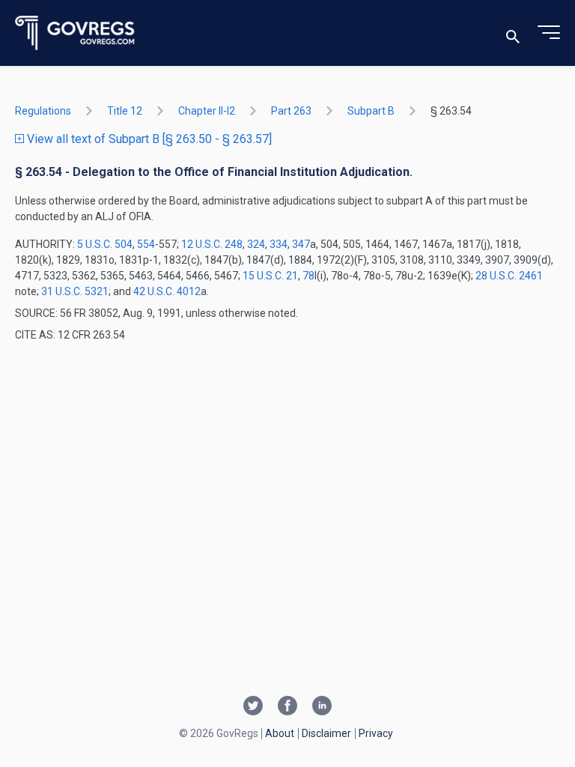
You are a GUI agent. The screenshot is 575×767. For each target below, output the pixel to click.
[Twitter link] (253, 707)
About (279, 733)
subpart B (371, 111)
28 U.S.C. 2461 (509, 276)
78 (308, 276)
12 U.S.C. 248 (212, 244)
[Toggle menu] (549, 32)
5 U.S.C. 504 (105, 244)
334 (279, 244)
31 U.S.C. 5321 (75, 291)
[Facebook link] (287, 707)
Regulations (43, 111)
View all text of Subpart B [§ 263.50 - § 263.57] (148, 139)
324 (256, 244)
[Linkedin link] (322, 707)
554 (146, 244)
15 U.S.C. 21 (270, 276)
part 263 (291, 111)
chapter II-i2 (206, 111)
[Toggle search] (513, 33)
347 (301, 244)
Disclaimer (326, 733)
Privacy (376, 733)
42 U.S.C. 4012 (167, 291)
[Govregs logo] (75, 33)
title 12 (124, 111)
